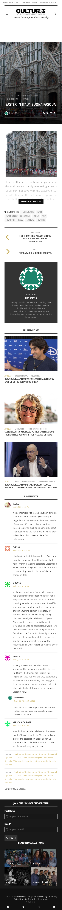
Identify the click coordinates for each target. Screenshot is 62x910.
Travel (26, 99)
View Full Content (31, 201)
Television (35, 376)
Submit (11, 838)
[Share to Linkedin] (51, 113)
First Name (10, 811)
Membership (44, 3)
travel (20, 220)
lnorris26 (13, 113)
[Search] (54, 13)
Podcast (35, 3)
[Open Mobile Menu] (7, 13)
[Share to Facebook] (43, 113)
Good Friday (25, 216)
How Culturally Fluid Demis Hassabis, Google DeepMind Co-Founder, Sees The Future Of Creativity (31, 486)
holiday (36, 216)
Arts (17, 482)
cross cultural (21, 376)
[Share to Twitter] (47, 113)
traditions (10, 220)
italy (44, 216)
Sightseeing (13, 99)
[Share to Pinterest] (54, 113)
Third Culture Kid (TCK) (37, 429)
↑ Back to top (31, 902)
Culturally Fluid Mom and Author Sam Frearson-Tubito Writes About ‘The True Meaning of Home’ (30, 433)
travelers (30, 220)
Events (37, 95)
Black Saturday (28, 212)
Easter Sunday (11, 216)
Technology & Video (47, 482)
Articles (9, 95)
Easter (39, 212)
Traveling (41, 220)
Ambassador (26, 3)
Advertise (52, 3)
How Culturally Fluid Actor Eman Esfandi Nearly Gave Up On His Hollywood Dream (29, 380)
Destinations (23, 95)
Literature (19, 429)
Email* (8, 824)
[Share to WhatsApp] (38, 907)
